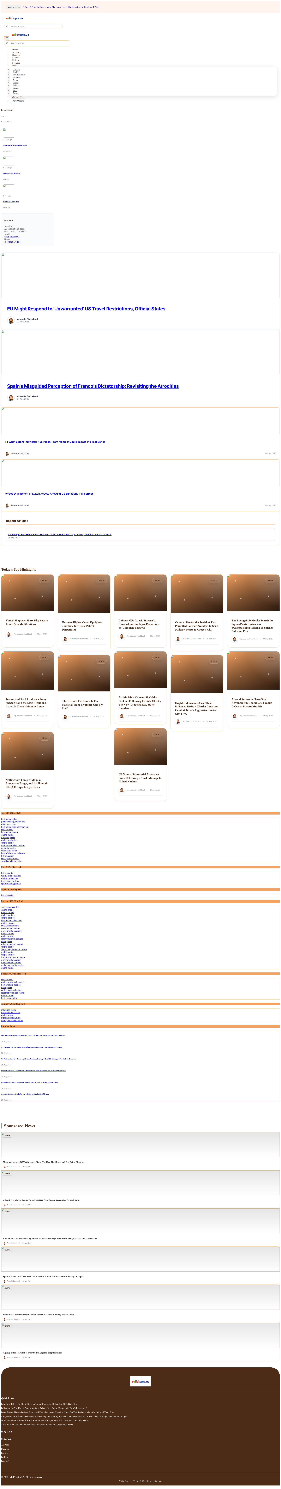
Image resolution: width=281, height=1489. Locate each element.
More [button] (14, 65)
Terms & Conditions (142, 1481)
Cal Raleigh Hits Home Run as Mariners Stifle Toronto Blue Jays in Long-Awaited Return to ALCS (60, 534)
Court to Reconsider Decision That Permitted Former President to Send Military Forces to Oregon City (196, 626)
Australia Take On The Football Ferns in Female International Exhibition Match (37, 1424)
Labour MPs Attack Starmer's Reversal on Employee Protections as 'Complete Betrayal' (139, 624)
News (15, 80)
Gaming (16, 69)
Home (15, 49)
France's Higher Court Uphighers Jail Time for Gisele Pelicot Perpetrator (82, 626)
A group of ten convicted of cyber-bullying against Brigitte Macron (25, 1094)
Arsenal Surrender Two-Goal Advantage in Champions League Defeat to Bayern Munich (252, 703)
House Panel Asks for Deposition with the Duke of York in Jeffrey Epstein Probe (29, 1082)
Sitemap (158, 1481)
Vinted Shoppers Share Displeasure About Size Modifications (27, 622)
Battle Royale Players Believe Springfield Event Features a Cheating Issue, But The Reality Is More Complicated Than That (57, 1412)
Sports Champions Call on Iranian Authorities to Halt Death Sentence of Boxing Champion (33, 1070)
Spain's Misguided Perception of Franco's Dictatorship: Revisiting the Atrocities (93, 386)
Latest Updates (13, 7)
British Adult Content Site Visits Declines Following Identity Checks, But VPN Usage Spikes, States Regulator (140, 703)
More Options (18, 101)
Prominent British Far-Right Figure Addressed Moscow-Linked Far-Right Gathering (39, 1404)
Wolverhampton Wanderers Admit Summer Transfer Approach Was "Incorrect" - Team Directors (45, 1420)
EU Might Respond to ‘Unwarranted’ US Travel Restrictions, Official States (86, 309)
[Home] (14, 22)
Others (15, 83)
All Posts (16, 52)
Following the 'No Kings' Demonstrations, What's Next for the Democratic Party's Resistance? (44, 1408)
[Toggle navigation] (6, 38)
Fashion (15, 60)
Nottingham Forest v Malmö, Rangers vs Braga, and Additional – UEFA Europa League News (27, 783)
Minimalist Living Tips (11, 201)
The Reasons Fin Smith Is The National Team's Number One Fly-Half (83, 705)
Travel (15, 93)
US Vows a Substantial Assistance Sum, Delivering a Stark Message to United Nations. (140, 778)
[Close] (2, 116)
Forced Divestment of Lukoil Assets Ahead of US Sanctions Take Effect (49, 493)
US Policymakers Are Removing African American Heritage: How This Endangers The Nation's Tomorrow (38, 1059)
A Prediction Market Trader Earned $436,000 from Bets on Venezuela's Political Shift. (31, 1047)
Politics (16, 85)
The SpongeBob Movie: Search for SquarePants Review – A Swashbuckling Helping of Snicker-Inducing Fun (253, 626)
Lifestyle (16, 77)
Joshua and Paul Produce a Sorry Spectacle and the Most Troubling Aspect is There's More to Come (26, 703)
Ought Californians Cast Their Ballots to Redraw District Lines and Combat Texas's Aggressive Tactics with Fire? (197, 708)
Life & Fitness (19, 75)
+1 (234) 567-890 (12, 242)
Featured (16, 63)
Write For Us (125, 1481)
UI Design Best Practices (11, 173)
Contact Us (17, 97)
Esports (15, 57)
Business (16, 55)
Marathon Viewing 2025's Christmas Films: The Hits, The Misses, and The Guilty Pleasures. (33, 1035)
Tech (15, 91)
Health (15, 72)
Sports (15, 88)
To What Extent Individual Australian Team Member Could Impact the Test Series (55, 441)
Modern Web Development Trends (15, 145)
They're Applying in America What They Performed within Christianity (75, 7)
